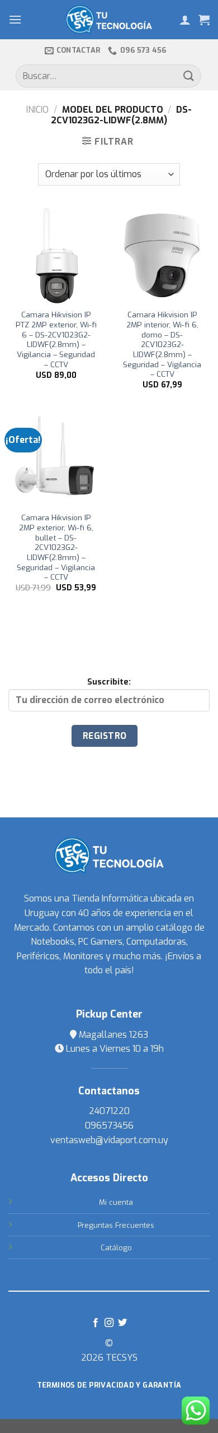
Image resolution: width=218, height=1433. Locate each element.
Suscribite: (109, 682)
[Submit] (189, 76)
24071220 (109, 1111)
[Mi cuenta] (185, 19)
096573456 (109, 1125)
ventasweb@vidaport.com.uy (109, 1140)
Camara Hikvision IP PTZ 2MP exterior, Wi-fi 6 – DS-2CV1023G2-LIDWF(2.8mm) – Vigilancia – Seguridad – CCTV (56, 339)
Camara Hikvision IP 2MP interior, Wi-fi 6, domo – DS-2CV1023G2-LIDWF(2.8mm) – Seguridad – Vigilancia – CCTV (162, 344)
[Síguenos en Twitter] (122, 1323)
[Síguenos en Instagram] (109, 1323)
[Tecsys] (109, 19)
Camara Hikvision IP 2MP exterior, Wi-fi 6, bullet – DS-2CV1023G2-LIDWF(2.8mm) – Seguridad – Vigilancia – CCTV (56, 547)
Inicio (37, 109)
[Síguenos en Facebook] (95, 1323)
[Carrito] (204, 19)
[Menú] (15, 19)
